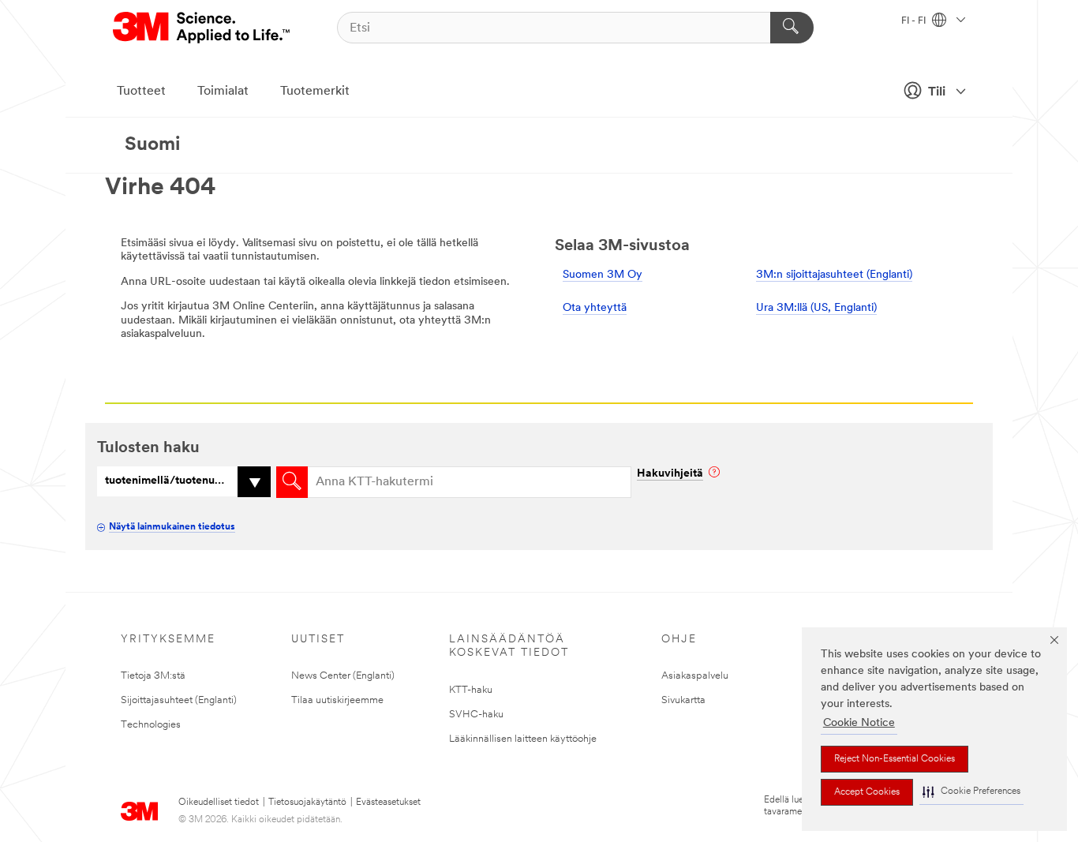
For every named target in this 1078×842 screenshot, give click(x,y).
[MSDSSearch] (292, 482)
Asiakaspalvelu (694, 676)
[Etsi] (792, 27)
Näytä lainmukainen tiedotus (172, 527)
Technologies (151, 725)
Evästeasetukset (388, 802)
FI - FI (914, 21)
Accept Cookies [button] (867, 792)
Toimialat (223, 91)
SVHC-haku (476, 714)
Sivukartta (683, 700)
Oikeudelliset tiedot (218, 802)
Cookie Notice (859, 723)
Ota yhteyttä (595, 308)
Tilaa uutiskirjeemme (337, 700)
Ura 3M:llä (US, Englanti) (816, 308)
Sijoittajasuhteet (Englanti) (179, 700)
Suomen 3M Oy (602, 275)
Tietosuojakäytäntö (307, 802)
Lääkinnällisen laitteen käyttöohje (523, 739)
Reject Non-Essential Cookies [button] (894, 759)
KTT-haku (470, 690)
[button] (971, 792)
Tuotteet (141, 91)
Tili (937, 92)
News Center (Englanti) (343, 676)
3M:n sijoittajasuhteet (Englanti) (834, 275)
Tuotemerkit (315, 91)
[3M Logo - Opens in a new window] (202, 27)
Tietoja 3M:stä (153, 676)
